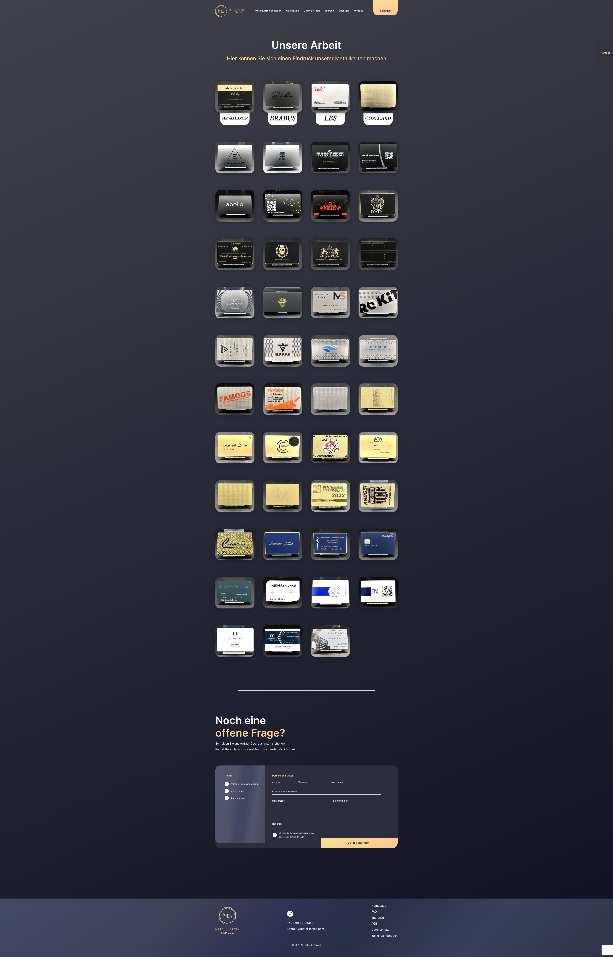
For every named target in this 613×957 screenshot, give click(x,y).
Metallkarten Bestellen (268, 10)
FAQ (374, 911)
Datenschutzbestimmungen (302, 833)
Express (329, 10)
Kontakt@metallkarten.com (305, 928)
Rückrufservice (238, 798)
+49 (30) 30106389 (300, 922)
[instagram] (290, 914)
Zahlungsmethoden (384, 935)
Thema (228, 775)
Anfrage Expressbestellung (245, 784)
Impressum (378, 917)
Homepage (378, 905)
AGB (374, 923)
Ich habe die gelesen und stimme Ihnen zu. (296, 835)
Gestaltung (292, 10)
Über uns (344, 10)
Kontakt (358, 10)
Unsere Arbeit (312, 10)
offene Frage (237, 791)
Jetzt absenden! (359, 842)
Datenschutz (380, 929)
